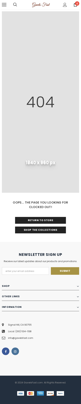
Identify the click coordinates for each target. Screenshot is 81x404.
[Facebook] (5, 351)
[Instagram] (15, 351)
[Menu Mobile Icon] (4, 4)
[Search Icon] (18, 5)
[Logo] (41, 4)
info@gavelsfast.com (20, 338)
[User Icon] (65, 5)
